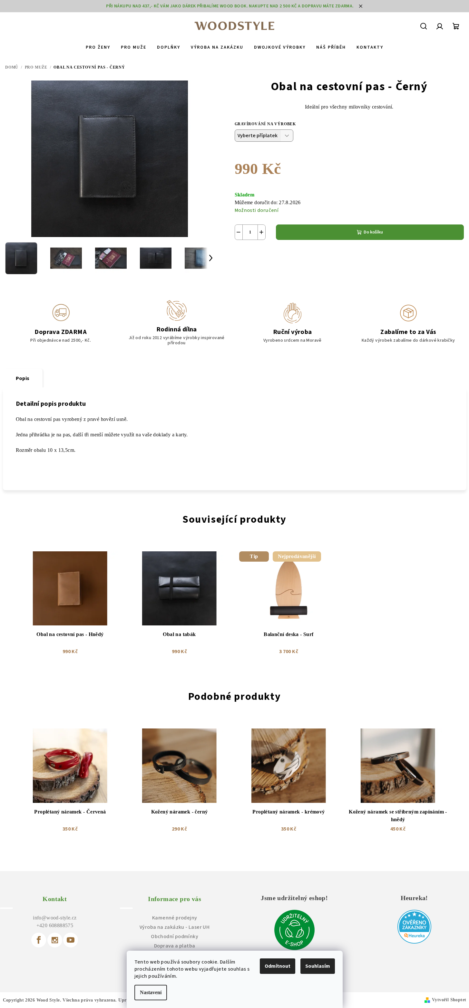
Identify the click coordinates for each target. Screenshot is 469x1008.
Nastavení (150, 992)
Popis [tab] (23, 378)
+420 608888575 (54, 925)
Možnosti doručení (257, 210)
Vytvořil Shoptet (449, 999)
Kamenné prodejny (174, 917)
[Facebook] (38, 940)
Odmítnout (277, 966)
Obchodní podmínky (174, 936)
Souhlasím (317, 966)
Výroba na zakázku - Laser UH (175, 927)
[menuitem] (98, 47)
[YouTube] (70, 940)
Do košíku (373, 232)
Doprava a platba (174, 945)
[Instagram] (54, 940)
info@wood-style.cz (54, 917)
